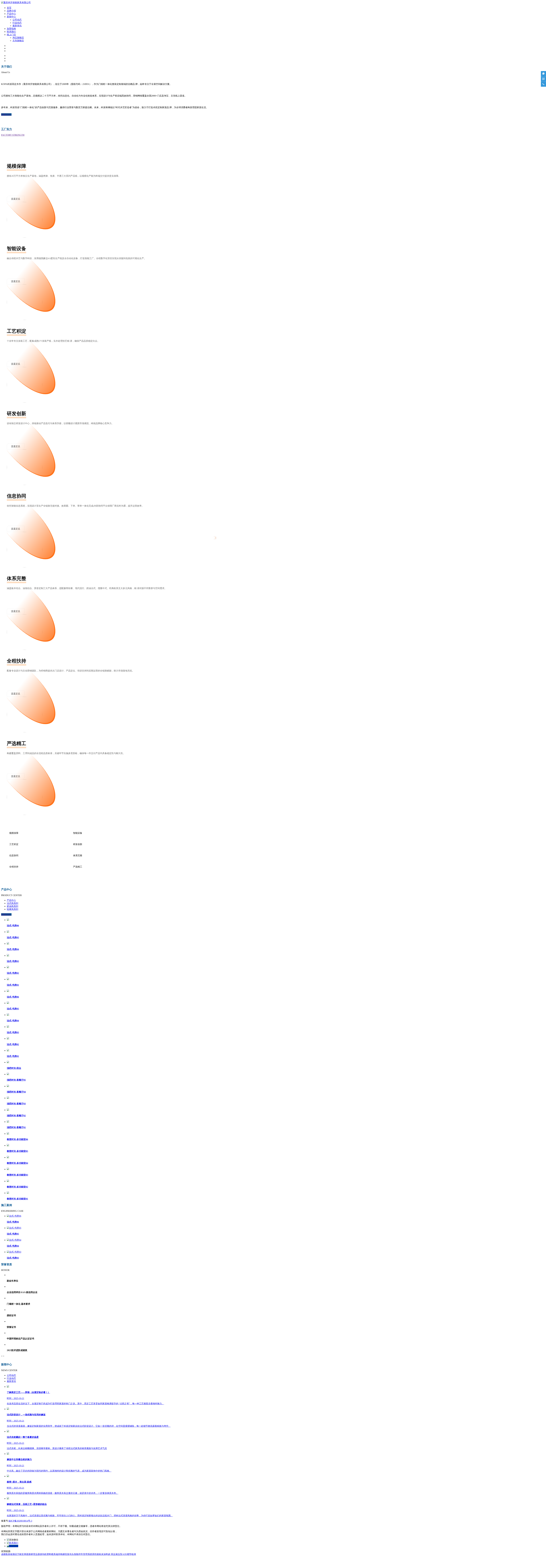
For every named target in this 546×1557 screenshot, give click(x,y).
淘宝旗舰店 (18, 37)
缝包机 (43, 1554)
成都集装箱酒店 (9, 1554)
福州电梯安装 (62, 1554)
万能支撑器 (22, 1554)
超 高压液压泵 (115, 1554)
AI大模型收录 (129, 1554)
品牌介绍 (11, 11)
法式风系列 (12, 903)
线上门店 (11, 34)
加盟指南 (11, 28)
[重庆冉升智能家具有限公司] (16, 2)
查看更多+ (6, 114)
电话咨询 (13, 1546)
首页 (9, 8)
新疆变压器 (34, 1554)
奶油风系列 (12, 906)
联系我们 (11, 31)
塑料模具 (51, 1554)
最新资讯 (17, 25)
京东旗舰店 (18, 40)
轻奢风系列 (12, 909)
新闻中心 (11, 16)
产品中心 (11, 14)
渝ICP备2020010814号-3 (20, 1521)
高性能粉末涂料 (100, 1554)
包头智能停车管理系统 (80, 1554)
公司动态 (17, 19)
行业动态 (17, 22)
